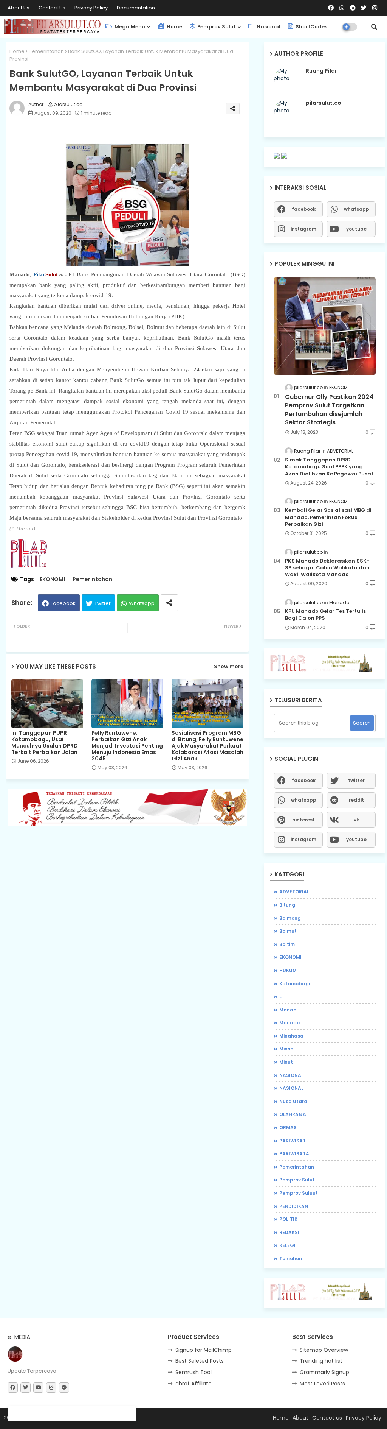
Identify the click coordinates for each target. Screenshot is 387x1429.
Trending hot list (321, 1361)
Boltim (287, 944)
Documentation (136, 7)
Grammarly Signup (324, 1372)
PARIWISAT (292, 1141)
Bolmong (290, 918)
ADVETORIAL (294, 891)
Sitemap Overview (324, 1350)
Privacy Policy (91, 7)
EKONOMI (52, 579)
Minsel (287, 1049)
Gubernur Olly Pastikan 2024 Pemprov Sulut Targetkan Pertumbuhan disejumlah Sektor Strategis (329, 410)
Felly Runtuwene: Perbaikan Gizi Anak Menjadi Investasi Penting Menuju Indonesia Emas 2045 (127, 746)
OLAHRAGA (292, 1114)
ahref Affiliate (193, 1383)
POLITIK (288, 1219)
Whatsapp (142, 603)
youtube (356, 229)
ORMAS (288, 1127)
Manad (288, 1010)
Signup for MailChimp (203, 1350)
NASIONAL (291, 1088)
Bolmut (288, 931)
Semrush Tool (193, 1372)
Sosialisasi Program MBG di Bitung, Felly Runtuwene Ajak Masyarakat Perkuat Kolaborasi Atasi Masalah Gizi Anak (207, 746)
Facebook (63, 603)
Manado (289, 1022)
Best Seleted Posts (199, 1361)
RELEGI (287, 1245)
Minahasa (291, 1036)
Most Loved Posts (322, 1383)
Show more (228, 666)
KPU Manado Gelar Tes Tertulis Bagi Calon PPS (325, 615)
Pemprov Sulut (216, 26)
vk (356, 820)
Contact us (53, 7)
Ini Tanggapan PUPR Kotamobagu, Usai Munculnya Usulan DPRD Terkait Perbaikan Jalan (44, 743)
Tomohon (290, 1258)
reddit (356, 800)
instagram (303, 229)
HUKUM (288, 970)
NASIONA (290, 1075)
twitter (356, 780)
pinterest (303, 820)
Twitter (102, 603)
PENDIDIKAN (293, 1206)
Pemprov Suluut (298, 1193)
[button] (374, 26)
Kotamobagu (295, 983)
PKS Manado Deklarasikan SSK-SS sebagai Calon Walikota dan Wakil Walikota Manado (327, 568)
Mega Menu (129, 26)
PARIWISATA (294, 1153)
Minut (286, 1062)
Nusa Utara (293, 1101)
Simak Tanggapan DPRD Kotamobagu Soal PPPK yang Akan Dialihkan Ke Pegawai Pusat (329, 467)
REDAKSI (289, 1232)
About (300, 1417)
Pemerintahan (46, 51)
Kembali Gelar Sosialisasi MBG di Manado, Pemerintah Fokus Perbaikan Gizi (328, 517)
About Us (19, 7)
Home (174, 26)
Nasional (267, 26)
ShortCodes (310, 26)
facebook (304, 209)
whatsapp (356, 209)
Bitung (287, 905)
